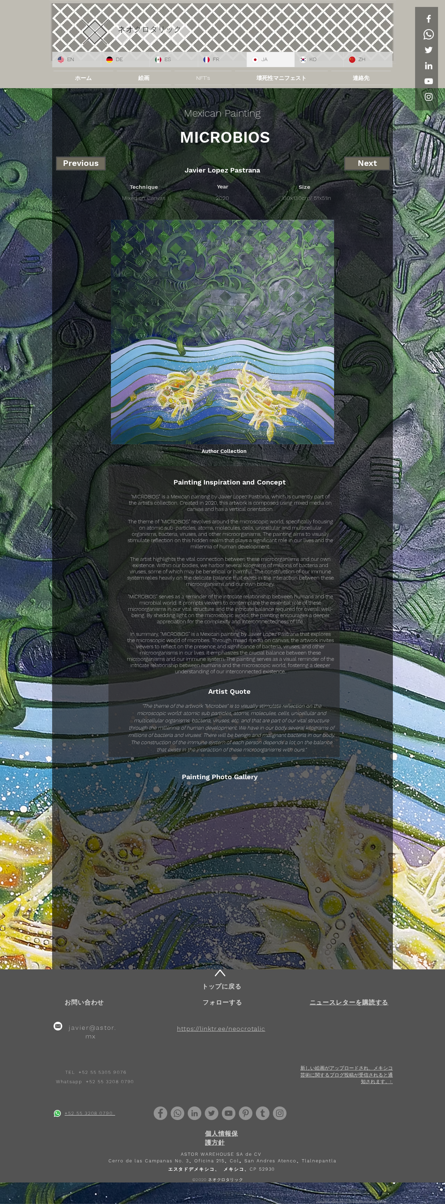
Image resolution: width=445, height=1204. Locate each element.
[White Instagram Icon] (428, 97)
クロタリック (158, 29)
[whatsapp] (57, 1113)
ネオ (126, 29)
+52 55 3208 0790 (110, 1081)
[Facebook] (160, 1113)
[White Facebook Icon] (428, 19)
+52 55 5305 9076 (103, 1072)
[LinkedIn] (428, 65)
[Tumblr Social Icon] (262, 1113)
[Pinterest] (245, 1113)
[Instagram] (279, 1113)
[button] (349, 1002)
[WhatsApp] (428, 34)
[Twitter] (428, 50)
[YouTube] (428, 81)
